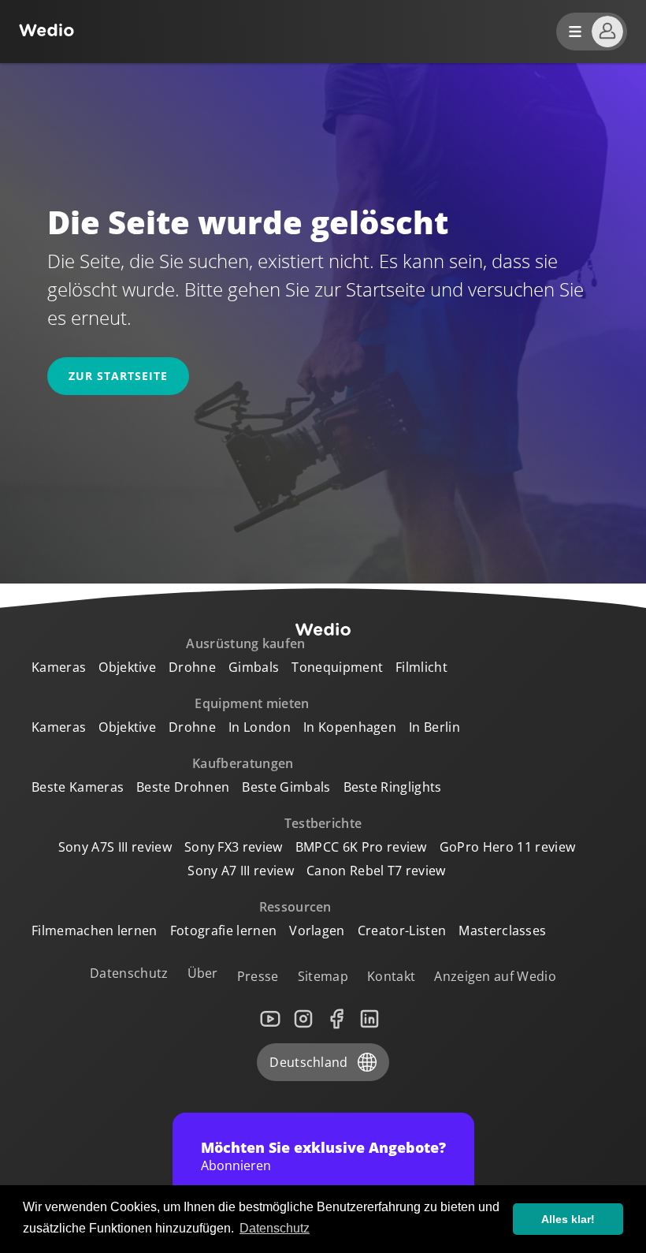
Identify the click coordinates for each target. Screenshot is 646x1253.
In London (259, 727)
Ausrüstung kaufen (245, 643)
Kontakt (391, 976)
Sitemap (323, 976)
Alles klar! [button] (568, 1219)
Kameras (59, 667)
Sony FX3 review (233, 847)
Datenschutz (129, 973)
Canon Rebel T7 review (376, 870)
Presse (258, 976)
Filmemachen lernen (95, 930)
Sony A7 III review (240, 870)
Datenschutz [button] (274, 1228)
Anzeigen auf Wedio (495, 976)
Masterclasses (502, 930)
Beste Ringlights (392, 787)
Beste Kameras (78, 787)
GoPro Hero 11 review (507, 847)
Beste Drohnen (182, 787)
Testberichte (323, 823)
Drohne (192, 667)
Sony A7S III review (115, 847)
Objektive (127, 667)
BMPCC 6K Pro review (361, 847)
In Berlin (434, 727)
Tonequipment (337, 667)
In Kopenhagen (349, 727)
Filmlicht (421, 667)
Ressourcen (295, 907)
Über (202, 973)
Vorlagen (317, 930)
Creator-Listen (402, 930)
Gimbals (253, 667)
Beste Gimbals (286, 787)
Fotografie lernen (223, 930)
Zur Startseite (118, 375)
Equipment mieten (252, 703)
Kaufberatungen (242, 763)
